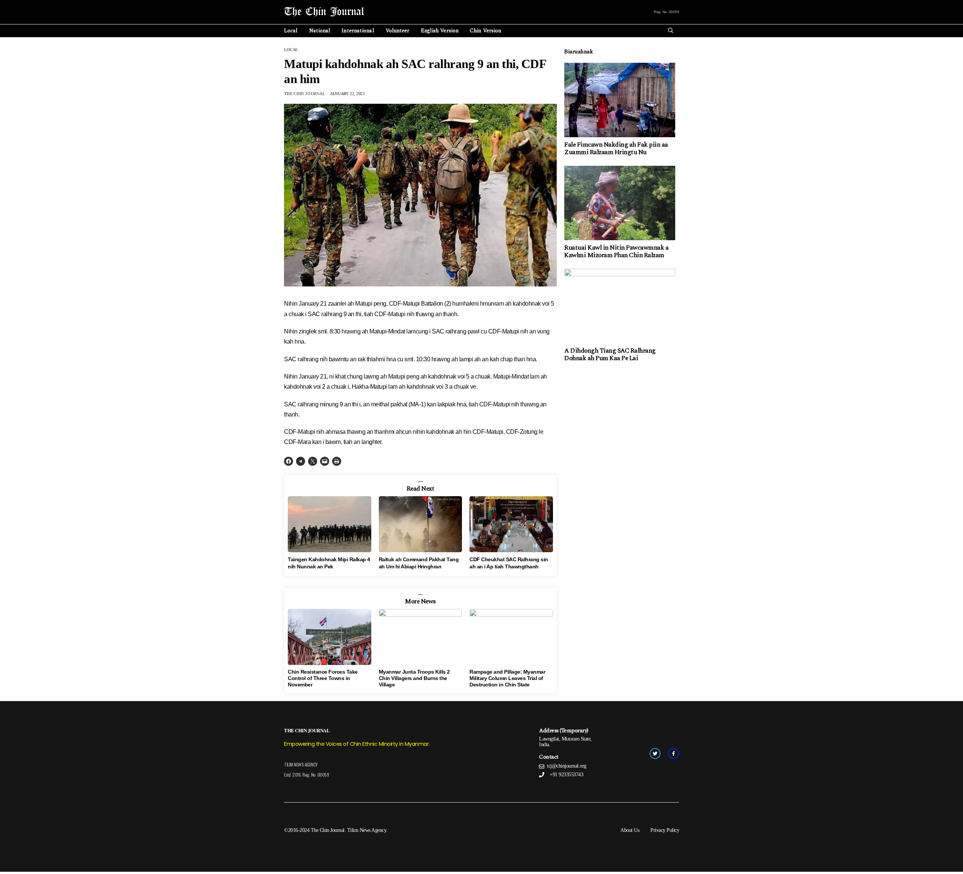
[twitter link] (655, 753)
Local (291, 31)
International (358, 31)
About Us (629, 830)
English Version (440, 31)
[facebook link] (673, 753)
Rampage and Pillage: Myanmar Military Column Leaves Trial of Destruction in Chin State (507, 678)
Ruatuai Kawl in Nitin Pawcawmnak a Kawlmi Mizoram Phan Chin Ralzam (616, 251)
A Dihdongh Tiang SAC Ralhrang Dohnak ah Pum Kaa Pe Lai (610, 354)
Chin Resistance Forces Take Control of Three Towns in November (323, 678)
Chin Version (485, 31)
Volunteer (398, 31)
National (320, 31)
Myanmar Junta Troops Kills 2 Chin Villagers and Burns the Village (414, 678)
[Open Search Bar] (670, 30)
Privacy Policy (664, 830)
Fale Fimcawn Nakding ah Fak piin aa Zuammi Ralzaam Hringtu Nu (616, 148)
